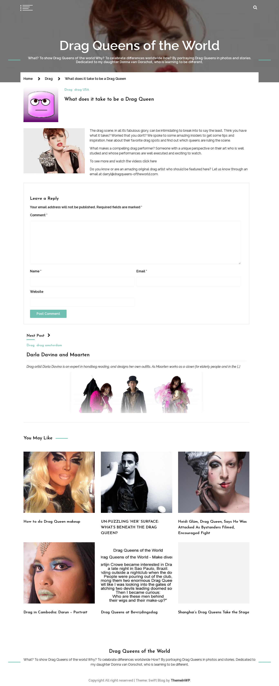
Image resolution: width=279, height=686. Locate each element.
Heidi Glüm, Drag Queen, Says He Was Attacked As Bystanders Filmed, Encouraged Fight (212, 527)
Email (141, 271)
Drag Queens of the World (139, 45)
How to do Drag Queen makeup (51, 522)
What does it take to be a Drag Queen (109, 99)
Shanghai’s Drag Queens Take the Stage (213, 612)
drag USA (81, 89)
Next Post (36, 336)
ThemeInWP (180, 680)
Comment (38, 215)
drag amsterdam (49, 345)
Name (35, 271)
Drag (68, 89)
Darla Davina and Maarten (58, 355)
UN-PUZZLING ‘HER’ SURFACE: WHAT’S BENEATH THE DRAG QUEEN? (130, 527)
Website (36, 292)
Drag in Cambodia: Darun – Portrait (55, 612)
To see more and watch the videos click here (123, 161)
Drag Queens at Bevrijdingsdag (129, 612)
